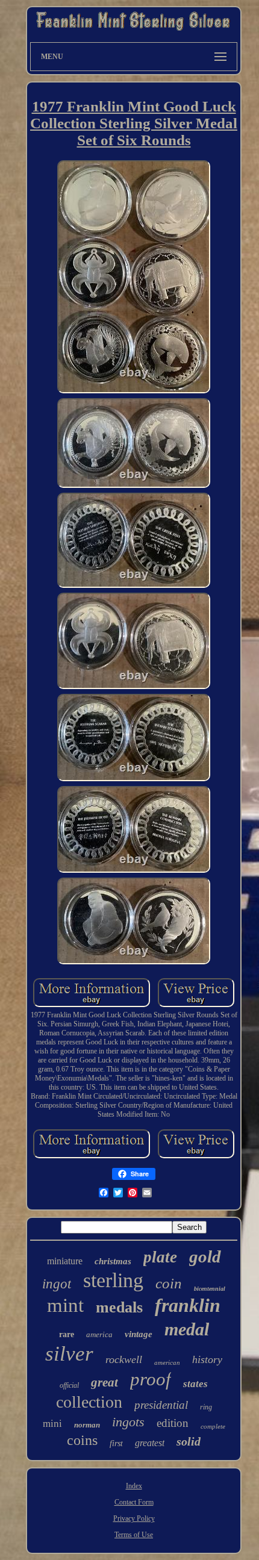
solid (188, 1441)
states (195, 1384)
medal (186, 1329)
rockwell (123, 1359)
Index (134, 1486)
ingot (56, 1283)
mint (65, 1305)
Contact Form (134, 1502)
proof (150, 1379)
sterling (113, 1280)
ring (206, 1407)
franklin (187, 1305)
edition (173, 1423)
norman (87, 1424)
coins (82, 1440)
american (167, 1362)
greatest (149, 1443)
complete (213, 1426)
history (207, 1359)
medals (119, 1307)
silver (69, 1353)
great (104, 1382)
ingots (128, 1421)
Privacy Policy (134, 1518)
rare (66, 1334)
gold (205, 1256)
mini (52, 1423)
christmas (113, 1261)
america (99, 1334)
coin (168, 1283)
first (116, 1443)
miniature (65, 1261)
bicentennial (209, 1288)
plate (160, 1257)
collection (89, 1402)
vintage (138, 1334)
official (69, 1385)
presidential (161, 1405)
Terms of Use (133, 1534)
